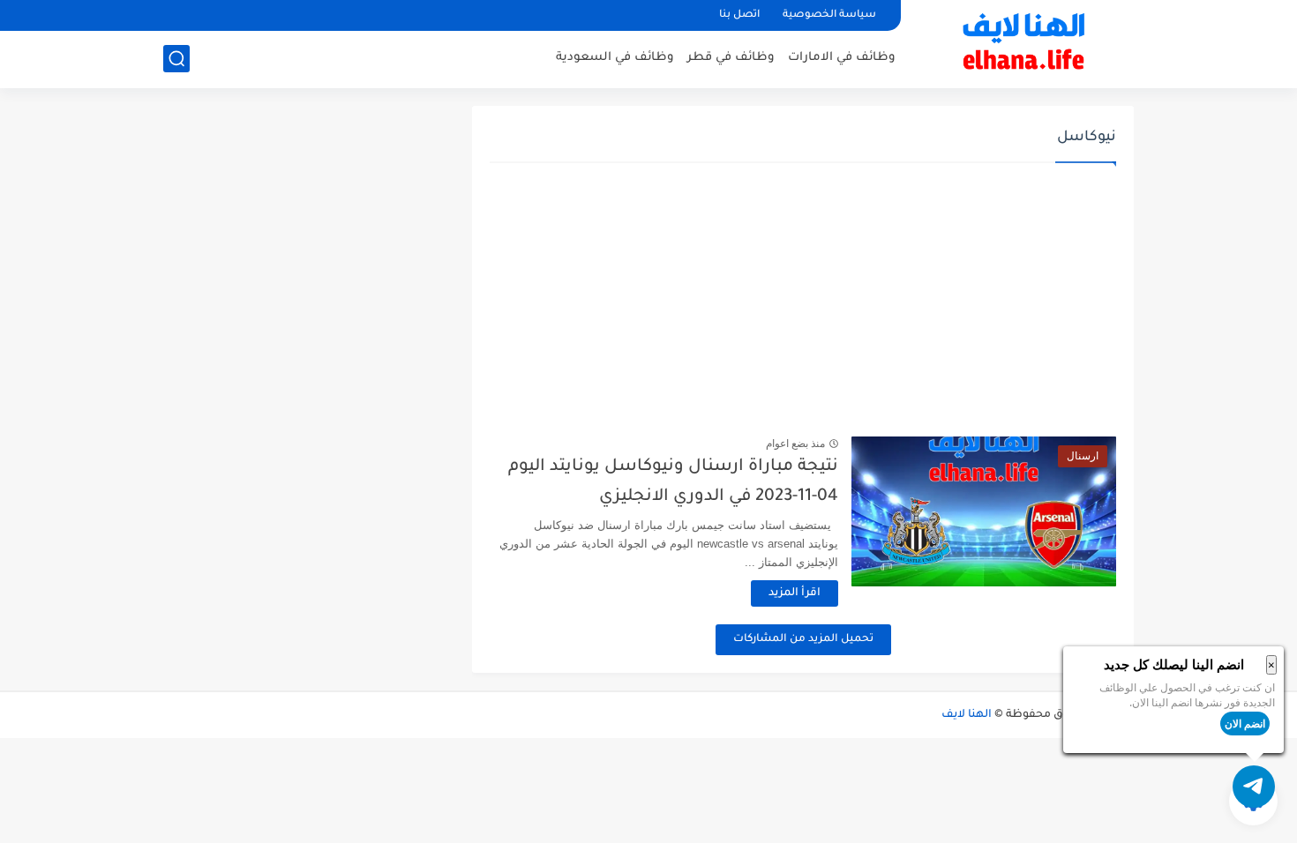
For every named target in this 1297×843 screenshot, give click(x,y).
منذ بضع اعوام (795, 443)
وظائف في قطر (731, 57)
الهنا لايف (966, 715)
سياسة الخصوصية (829, 15)
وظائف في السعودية (615, 57)
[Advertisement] (803, 299)
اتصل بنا (739, 15)
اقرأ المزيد (794, 593)
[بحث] (176, 58)
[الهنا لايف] (1023, 42)
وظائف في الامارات (842, 57)
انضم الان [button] (1245, 723)
